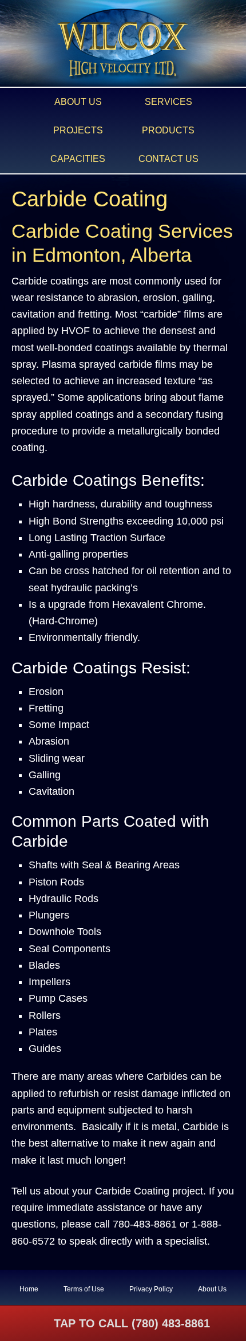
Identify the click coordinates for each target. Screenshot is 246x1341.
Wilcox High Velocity (123, 44)
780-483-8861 (145, 1224)
